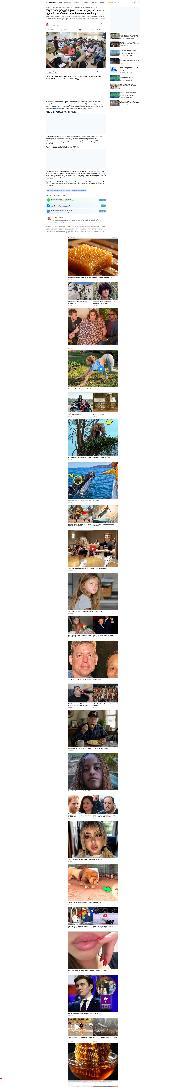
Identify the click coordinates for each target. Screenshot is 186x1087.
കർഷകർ (58, 108)
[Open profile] (139, 2)
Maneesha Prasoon (130, 38)
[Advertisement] (76, 124)
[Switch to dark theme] (135, 2)
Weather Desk (129, 55)
